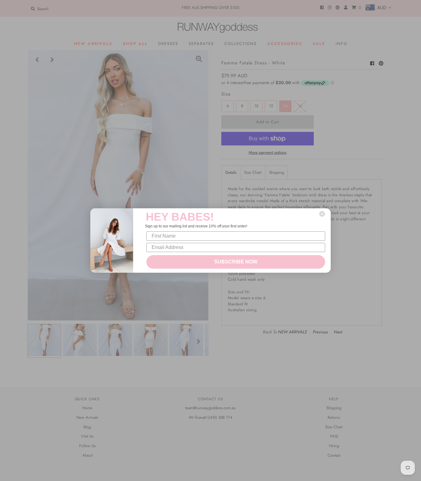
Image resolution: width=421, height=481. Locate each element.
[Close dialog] (322, 214)
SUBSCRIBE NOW (235, 261)
